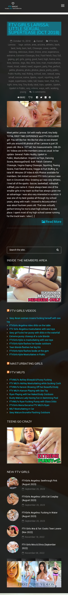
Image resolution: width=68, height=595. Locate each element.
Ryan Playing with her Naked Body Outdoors (31, 394)
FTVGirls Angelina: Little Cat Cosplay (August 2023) (40, 498)
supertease (20, 81)
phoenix (20, 70)
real (24, 74)
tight (9, 84)
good (34, 59)
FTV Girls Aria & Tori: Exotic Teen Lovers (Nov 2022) (41, 530)
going (28, 59)
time (15, 84)
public (55, 70)
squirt (40, 77)
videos (34, 88)
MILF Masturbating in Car (21, 409)
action (27, 44)
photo (27, 70)
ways (41, 88)
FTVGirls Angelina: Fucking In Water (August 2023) (39, 514)
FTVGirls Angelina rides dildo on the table (30, 325)
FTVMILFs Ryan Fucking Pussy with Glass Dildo (32, 401)
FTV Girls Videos (23, 310)
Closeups (37, 48)
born (24, 48)
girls (22, 59)
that (52, 81)
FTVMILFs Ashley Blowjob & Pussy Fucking (30, 380)
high (46, 59)
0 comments (39, 92)
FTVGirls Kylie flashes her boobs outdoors (30, 343)
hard (40, 59)
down (31, 52)
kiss (9, 63)
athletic (50, 44)
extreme (11, 55)
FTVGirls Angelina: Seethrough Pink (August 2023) (39, 482)
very (28, 88)
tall (35, 81)
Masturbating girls (26, 363)
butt (29, 48)
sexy (57, 74)
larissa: (16, 63)
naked (23, 66)
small (11, 77)
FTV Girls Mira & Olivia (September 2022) (39, 546)
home (52, 59)
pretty (48, 70)
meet (10, 66)
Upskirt (56, 84)
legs (23, 63)
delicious (22, 52)
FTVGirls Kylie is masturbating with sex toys (31, 340)
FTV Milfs (17, 372)
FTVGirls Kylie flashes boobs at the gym (29, 351)
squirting (48, 77)
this (57, 81)
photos (35, 70)
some (26, 77)
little (33, 63)
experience (53, 52)
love (38, 63)
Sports (33, 77)
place (42, 70)
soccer (18, 77)
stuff (56, 77)
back (57, 44)
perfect (56, 66)
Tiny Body (28, 84)
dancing (13, 52)
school (37, 74)
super (11, 81)
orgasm (37, 66)
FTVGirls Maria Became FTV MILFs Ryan (29, 405)
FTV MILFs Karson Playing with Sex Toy (28, 390)
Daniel (39, 41)
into (58, 59)
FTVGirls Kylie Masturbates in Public (27, 354)
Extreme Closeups (25, 55)
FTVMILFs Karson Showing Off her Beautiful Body (33, 387)
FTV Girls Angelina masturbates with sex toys (32, 329)
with (47, 88)
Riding (30, 74)
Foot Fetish (46, 55)
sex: (44, 74)
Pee (50, 66)
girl (17, 59)
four (55, 55)
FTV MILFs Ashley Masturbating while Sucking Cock (35, 383)
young (23, 92)
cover (45, 48)
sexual (50, 74)
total (36, 84)
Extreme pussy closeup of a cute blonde (29, 336)
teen (47, 81)
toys (41, 84)
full (59, 55)
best (13, 48)
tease (41, 81)
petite (12, 70)
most (16, 66)
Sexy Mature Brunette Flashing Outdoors (29, 412)
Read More (53, 222)
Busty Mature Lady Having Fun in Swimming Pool (33, 398)
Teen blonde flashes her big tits (25, 347)
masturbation (54, 63)
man (44, 63)
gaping (11, 59)
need (29, 66)
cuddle (53, 48)
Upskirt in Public (17, 88)
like (28, 63)
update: (48, 84)
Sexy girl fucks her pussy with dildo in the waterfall (34, 332)
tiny (20, 84)
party (44, 66)
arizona (41, 44)
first (38, 55)
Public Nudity (14, 74)
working (54, 88)
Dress (38, 52)
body (19, 48)
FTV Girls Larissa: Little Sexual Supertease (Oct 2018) (34, 28)
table (30, 81)
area (34, 44)
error (44, 52)
